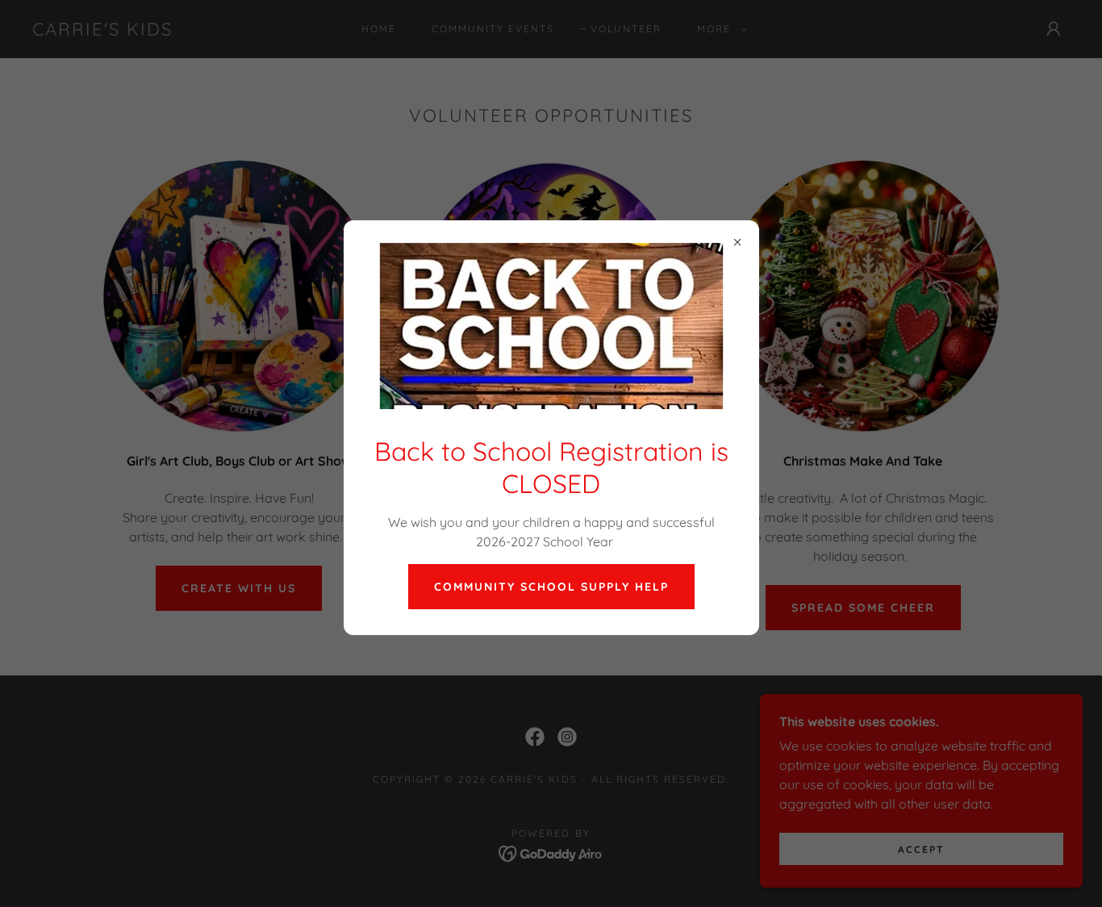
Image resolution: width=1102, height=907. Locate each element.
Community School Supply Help (551, 586)
